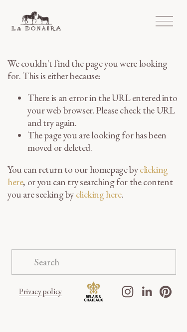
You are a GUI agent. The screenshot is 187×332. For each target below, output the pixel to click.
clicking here (99, 194)
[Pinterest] (166, 292)
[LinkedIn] (147, 292)
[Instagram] (128, 292)
